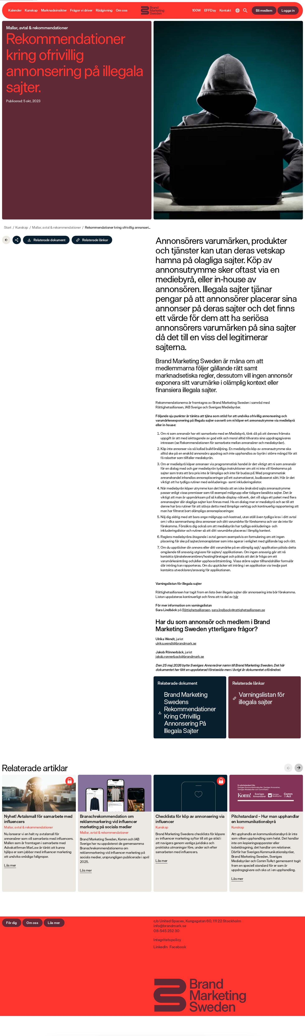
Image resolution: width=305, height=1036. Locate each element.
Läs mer (54, 922)
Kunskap (31, 10)
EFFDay (210, 10)
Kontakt (225, 10)
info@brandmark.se (170, 926)
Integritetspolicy (167, 940)
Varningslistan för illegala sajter (262, 698)
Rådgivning (104, 10)
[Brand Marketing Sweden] (152, 10)
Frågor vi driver (81, 10)
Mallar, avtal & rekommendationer (56, 227)
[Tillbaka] (6, 240)
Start (7, 227)
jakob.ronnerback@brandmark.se (180, 656)
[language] (237, 10)
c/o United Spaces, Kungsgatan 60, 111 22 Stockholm (197, 921)
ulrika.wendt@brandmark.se (176, 643)
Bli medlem (264, 10)
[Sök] (245, 10)
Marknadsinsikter (54, 10)
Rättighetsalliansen (196, 610)
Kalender (15, 10)
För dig (11, 922)
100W (196, 10)
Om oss (122, 10)
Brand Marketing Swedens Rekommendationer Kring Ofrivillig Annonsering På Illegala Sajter (190, 712)
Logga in (288, 10)
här (236, 596)
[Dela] (17, 240)
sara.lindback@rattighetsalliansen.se (238, 610)
